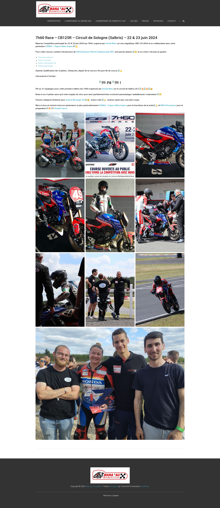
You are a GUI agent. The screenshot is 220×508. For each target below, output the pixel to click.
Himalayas (113, 486)
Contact (172, 21)
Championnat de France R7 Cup (111, 21)
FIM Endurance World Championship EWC (95, 52)
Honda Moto (110, 43)
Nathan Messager (45, 66)
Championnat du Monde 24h (78, 21)
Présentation (53, 21)
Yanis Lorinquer (44, 60)
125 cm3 (133, 21)
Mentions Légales (111, 495)
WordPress (144, 486)
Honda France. (61, 108)
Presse (145, 21)
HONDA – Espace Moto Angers (59, 46)
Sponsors (158, 21)
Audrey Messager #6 (47, 63)
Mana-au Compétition (93, 486)
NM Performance (168, 105)
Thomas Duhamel (45, 57)
